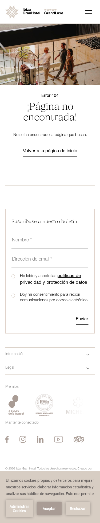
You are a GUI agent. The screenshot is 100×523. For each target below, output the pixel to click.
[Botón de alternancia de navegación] (89, 12)
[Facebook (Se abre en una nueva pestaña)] (7, 439)
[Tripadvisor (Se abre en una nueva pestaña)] (79, 439)
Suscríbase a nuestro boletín (44, 221)
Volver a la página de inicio (50, 151)
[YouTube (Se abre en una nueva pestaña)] (58, 439)
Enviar (82, 319)
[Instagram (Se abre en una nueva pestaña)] (22, 439)
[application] (50, 497)
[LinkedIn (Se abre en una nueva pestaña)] (40, 439)
